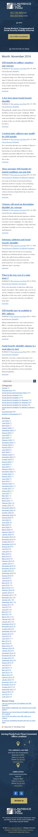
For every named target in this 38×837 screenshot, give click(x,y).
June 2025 (5, 435)
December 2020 (7, 508)
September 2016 (8, 631)
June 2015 (5, 668)
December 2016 (7, 624)
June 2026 (5, 423)
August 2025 (6, 433)
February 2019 (7, 561)
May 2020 (5, 525)
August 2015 (6, 663)
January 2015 (7, 680)
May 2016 (5, 641)
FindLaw (27, 832)
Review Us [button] (19, 801)
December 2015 (7, 653)
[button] (19, 22)
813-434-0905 (20, 781)
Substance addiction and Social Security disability (16, 241)
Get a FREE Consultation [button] (19, 36)
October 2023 (7, 459)
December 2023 (7, 457)
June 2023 (5, 464)
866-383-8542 (16, 15)
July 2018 (5, 578)
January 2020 (7, 534)
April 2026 (5, 426)
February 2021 (7, 503)
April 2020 (5, 527)
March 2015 (6, 675)
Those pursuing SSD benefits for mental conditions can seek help (16, 170)
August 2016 (6, 634)
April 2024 (5, 452)
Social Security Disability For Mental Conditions (18, 177)
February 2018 (7, 590)
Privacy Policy (22, 830)
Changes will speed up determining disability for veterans (18, 206)
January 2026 (7, 428)
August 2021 (6, 491)
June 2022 (5, 479)
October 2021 (7, 488)
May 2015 (5, 670)
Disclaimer (8, 830)
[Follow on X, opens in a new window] (21, 793)
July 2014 (5, 694)
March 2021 (6, 501)
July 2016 (5, 636)
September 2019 (8, 544)
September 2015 (8, 660)
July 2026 (5, 421)
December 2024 (7, 443)
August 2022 (6, 476)
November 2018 (7, 568)
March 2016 (6, 646)
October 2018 (7, 571)
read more (5, 91)
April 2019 (5, 556)
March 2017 (6, 617)
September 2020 (8, 515)
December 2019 (7, 537)
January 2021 (7, 505)
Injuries (4, 388)
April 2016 (5, 643)
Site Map (14, 830)
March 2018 (6, 588)
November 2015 (7, 655)
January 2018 (7, 593)
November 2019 (7, 539)
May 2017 (5, 612)
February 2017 (7, 619)
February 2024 (7, 455)
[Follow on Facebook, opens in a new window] (16, 793)
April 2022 (5, 481)
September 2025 (8, 430)
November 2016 (7, 626)
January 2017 (7, 622)
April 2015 (5, 672)
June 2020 (5, 522)
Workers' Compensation (10, 414)
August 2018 (6, 576)
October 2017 (7, 600)
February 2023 (7, 469)
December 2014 (7, 682)
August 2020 (6, 518)
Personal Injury (7, 390)
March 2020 (6, 530)
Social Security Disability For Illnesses (15, 400)
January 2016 (7, 651)
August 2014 (6, 692)
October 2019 (7, 542)
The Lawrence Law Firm (18, 68)
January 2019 (7, 564)
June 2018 (5, 580)
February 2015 (7, 677)
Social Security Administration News (14, 213)
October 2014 (7, 687)
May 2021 (5, 496)
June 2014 (5, 697)
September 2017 (8, 602)
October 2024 (7, 445)
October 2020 (7, 513)
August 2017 (6, 605)
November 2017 (7, 597)
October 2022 (7, 474)
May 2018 (5, 583)
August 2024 (6, 447)
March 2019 (6, 559)
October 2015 (7, 658)
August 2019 (6, 547)
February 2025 (7, 440)
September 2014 (8, 689)
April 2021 (5, 498)
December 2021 (7, 486)
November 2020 (7, 510)
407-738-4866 (17, 12)
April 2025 (5, 438)
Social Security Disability (11, 71)
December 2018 (7, 566)
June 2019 (5, 551)
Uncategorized (7, 412)
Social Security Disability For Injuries (14, 284)
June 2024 (5, 450)
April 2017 (5, 614)
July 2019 (5, 549)
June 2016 (5, 639)
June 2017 (5, 610)
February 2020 (7, 532)
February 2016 (7, 648)
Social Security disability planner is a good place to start (19, 347)
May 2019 (5, 554)
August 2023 (6, 462)
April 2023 (5, 467)
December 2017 (7, 595)
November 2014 (7, 685)
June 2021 (5, 493)
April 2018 (5, 585)
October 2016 (7, 629)
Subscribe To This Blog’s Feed (14, 727)
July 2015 (5, 665)
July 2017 (5, 607)
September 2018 (8, 573)
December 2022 (7, 471)
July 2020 (5, 520)
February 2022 (7, 484)
